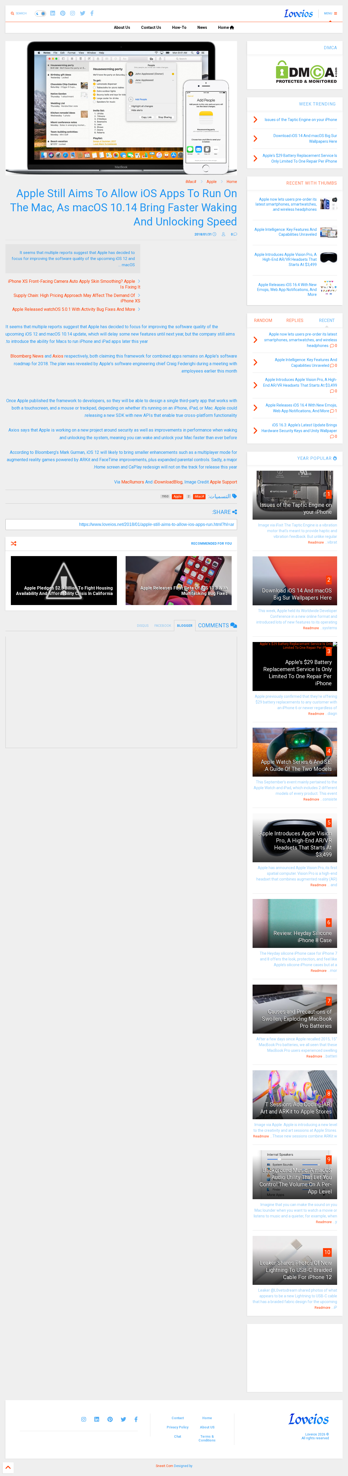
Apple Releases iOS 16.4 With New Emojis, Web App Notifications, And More (287, 290)
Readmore (316, 542)
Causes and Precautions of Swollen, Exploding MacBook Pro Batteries (297, 1019)
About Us (122, 27)
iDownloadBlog (168, 482)
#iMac (191, 181)
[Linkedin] (52, 13)
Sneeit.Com (164, 1466)
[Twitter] (123, 1419)
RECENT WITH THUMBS (311, 183)
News (202, 27)
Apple (212, 181)
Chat (177, 1436)
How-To (179, 27)
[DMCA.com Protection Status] (306, 82)
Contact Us (151, 27)
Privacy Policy (177, 1427)
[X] (82, 13)
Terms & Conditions (207, 1438)
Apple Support (223, 482)
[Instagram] (72, 13)
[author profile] (223, 234)
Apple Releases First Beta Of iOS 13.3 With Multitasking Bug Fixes (184, 590)
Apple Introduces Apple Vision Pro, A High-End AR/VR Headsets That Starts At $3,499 (285, 259)
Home (224, 27)
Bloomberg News (27, 356)
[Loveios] (298, 15)
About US (207, 1427)
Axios (57, 356)
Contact (178, 1418)
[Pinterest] (62, 13)
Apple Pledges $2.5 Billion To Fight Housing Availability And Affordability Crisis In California (64, 590)
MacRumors (132, 482)
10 (327, 1252)
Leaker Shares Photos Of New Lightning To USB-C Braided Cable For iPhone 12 (296, 1270)
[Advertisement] (191, 282)
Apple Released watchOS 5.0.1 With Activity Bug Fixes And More (73, 309)
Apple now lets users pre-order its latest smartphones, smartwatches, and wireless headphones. (286, 204)
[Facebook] (92, 13)
